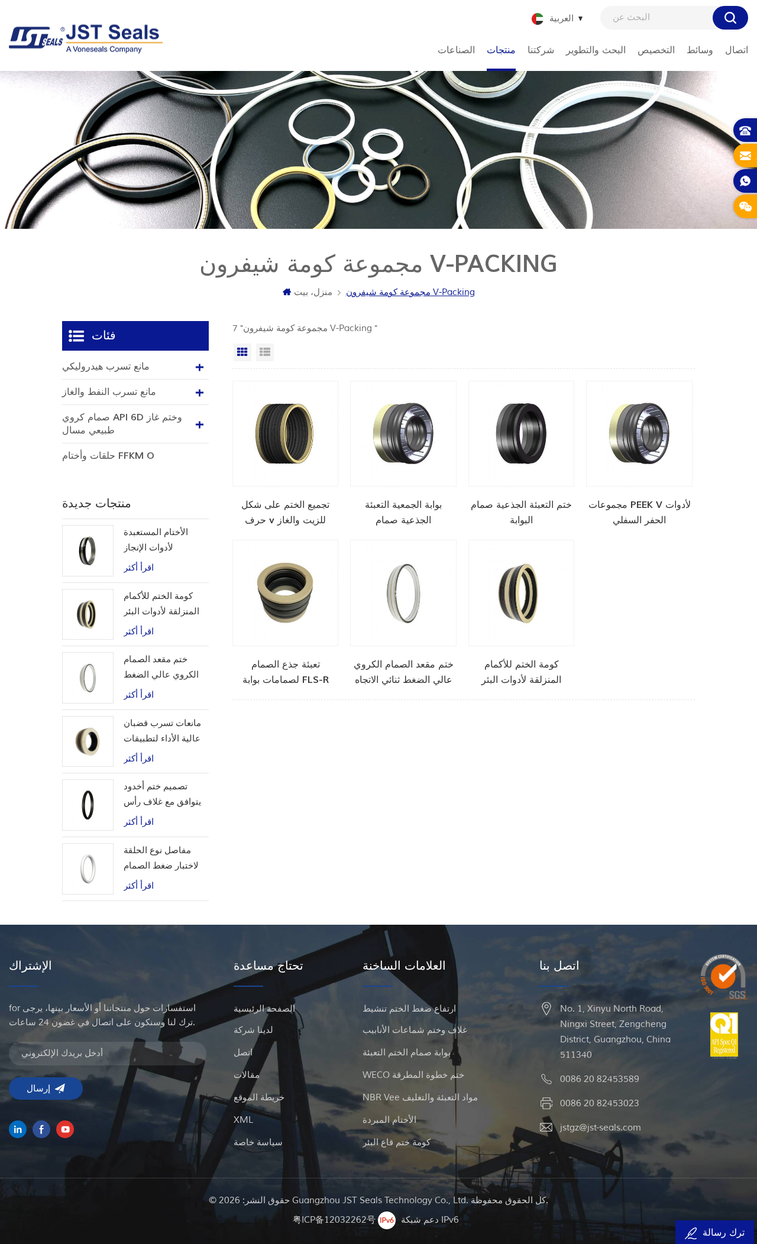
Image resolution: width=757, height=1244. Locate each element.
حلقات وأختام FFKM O (108, 456)
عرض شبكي (242, 352)
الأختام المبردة (389, 1120)
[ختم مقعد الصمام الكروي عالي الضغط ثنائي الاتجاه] (403, 614)
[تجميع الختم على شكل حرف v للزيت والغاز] (285, 455)
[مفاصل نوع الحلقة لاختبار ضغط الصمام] (88, 869)
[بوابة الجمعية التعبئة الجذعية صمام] (403, 455)
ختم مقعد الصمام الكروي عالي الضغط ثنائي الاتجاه (161, 668)
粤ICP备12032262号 (334, 1219)
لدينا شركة (253, 1030)
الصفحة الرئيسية (264, 1009)
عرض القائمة (265, 352)
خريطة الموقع (259, 1097)
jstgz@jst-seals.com (600, 1127)
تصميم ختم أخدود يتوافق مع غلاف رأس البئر (162, 795)
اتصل (243, 1052)
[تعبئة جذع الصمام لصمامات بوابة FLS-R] (285, 614)
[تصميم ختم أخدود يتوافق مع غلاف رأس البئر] (88, 805)
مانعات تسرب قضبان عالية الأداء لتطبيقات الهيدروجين (162, 732)
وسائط (700, 50)
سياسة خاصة (258, 1142)
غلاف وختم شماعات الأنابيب (415, 1030)
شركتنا (541, 50)
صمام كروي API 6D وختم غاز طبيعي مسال (122, 424)
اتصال (736, 50)
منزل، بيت (313, 292)
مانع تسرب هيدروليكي (106, 366)
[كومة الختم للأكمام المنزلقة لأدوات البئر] (521, 614)
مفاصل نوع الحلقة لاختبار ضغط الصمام (161, 858)
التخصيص (656, 50)
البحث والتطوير (596, 50)
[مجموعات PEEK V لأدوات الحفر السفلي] (639, 455)
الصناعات (456, 50)
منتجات (501, 50)
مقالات (247, 1075)
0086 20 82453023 (599, 1103)
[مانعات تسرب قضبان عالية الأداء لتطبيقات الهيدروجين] (88, 742)
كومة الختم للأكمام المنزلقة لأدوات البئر (161, 604)
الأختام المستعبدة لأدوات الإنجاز (156, 540)
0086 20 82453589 (599, 1079)
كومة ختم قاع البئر (397, 1142)
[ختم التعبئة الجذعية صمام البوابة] (521, 455)
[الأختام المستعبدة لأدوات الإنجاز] (88, 551)
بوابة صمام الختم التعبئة (407, 1052)
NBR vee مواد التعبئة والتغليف (420, 1097)
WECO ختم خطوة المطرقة (413, 1075)
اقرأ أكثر (139, 568)
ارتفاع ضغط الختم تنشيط (409, 1009)
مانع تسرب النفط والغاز (109, 392)
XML (243, 1120)
